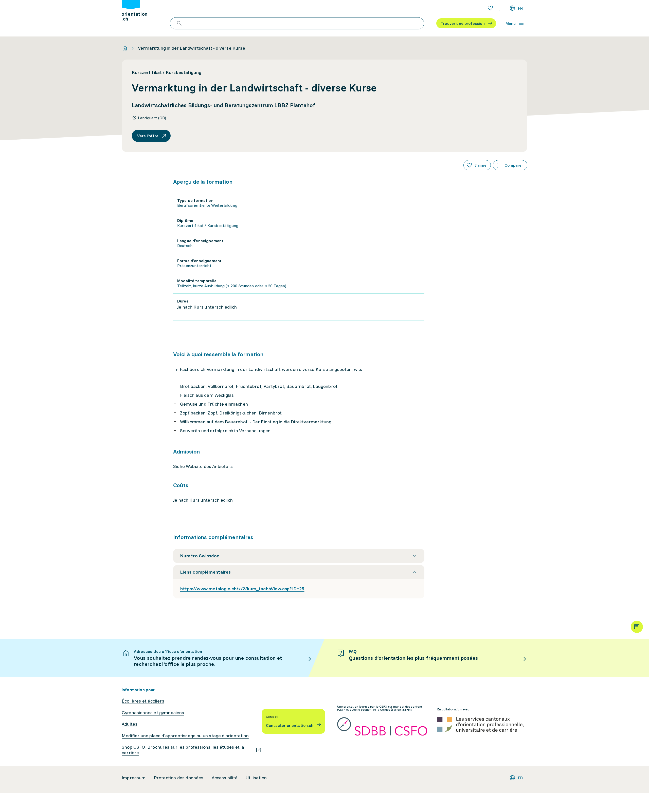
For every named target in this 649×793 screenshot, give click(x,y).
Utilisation (256, 778)
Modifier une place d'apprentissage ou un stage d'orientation (185, 736)
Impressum (134, 778)
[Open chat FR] (637, 627)
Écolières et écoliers (143, 701)
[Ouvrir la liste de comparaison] (501, 8)
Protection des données (179, 778)
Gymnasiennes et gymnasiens (153, 712)
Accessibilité (225, 778)
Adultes (129, 724)
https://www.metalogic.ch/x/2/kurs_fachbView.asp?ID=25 (242, 589)
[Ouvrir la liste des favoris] (490, 8)
